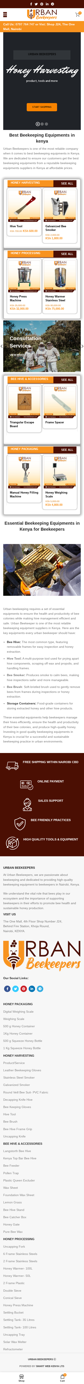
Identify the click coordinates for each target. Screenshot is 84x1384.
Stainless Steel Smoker (19, 1077)
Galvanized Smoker (16, 1085)
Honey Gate (11, 1224)
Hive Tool (16, 226)
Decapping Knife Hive (18, 1099)
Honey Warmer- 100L (18, 1268)
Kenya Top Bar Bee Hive (19, 1158)
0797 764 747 (25, 24)
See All (67, 183)
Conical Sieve (12, 1298)
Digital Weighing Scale (18, 1011)
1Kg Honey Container (18, 1033)
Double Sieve (12, 1290)
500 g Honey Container (19, 1026)
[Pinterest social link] (42, 4)
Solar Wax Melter (14, 1342)
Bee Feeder (11, 1165)
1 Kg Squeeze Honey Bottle (22, 1048)
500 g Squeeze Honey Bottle (22, 1041)
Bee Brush (10, 1121)
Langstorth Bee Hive (17, 1151)
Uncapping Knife (14, 1136)
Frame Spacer (54, 422)
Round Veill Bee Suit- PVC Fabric (25, 1092)
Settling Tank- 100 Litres (19, 1327)
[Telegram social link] (52, 4)
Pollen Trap (11, 1173)
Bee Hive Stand (13, 1210)
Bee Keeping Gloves (17, 1107)
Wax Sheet (10, 1187)
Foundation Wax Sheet (18, 1195)
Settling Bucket (13, 1312)
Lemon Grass (12, 1202)
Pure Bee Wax (13, 1231)
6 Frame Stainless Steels (20, 1254)
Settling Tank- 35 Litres (18, 1320)
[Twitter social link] (36, 4)
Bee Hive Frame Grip (17, 1129)
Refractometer (13, 1349)
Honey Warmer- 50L (17, 1275)
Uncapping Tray (14, 1334)
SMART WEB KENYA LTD (50, 1366)
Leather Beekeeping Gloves (22, 1070)
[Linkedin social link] (47, 4)
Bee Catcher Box (14, 1217)
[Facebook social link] (31, 4)
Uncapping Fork (14, 1246)
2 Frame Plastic (14, 1283)
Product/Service (14, 1063)
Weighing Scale (13, 1019)
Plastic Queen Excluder (19, 1180)
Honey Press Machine (18, 1305)
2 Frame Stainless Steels (20, 1261)
